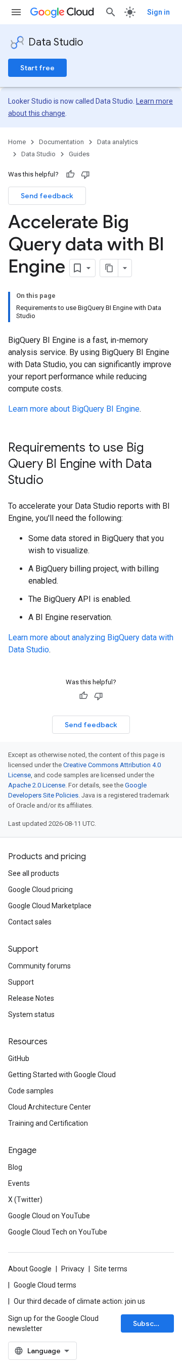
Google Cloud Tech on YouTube (57, 1232)
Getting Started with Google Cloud (62, 1075)
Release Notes (31, 998)
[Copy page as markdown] (109, 268)
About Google (30, 1269)
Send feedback (47, 195)
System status (31, 1014)
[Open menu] (16, 12)
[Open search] (111, 12)
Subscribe (150, 1323)
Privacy (72, 1269)
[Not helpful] (85, 174)
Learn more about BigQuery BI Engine (74, 409)
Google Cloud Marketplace (50, 906)
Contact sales (30, 922)
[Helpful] (70, 174)
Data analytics (117, 142)
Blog (15, 1167)
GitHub (18, 1058)
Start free (37, 67)
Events (19, 1183)
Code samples (31, 1091)
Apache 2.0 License (36, 785)
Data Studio (55, 42)
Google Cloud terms (45, 1285)
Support (21, 982)
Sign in (158, 12)
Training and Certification (48, 1123)
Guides (79, 154)
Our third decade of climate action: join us (79, 1301)
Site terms (110, 1269)
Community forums (39, 966)
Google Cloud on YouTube (49, 1216)
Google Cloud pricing (40, 890)
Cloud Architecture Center (49, 1107)
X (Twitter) (25, 1200)
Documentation (61, 142)
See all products (33, 873)
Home (17, 142)
